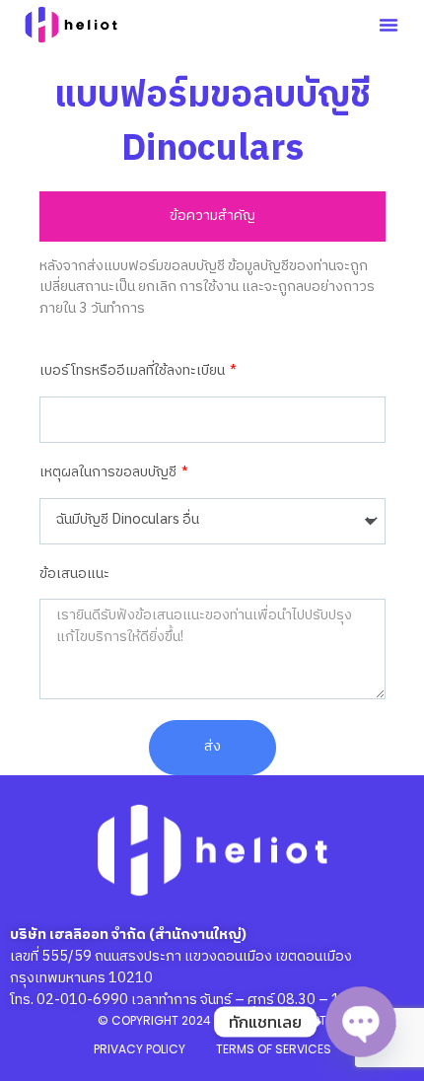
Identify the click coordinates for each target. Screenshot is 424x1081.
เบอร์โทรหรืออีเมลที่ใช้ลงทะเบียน (133, 372)
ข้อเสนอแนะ (74, 575)
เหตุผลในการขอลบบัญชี (109, 473)
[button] (388, 24)
